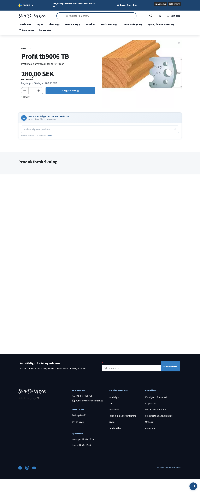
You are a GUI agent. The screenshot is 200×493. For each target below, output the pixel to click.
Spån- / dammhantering (161, 24)
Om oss (149, 422)
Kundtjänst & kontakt (156, 397)
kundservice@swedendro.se (89, 400)
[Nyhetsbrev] (102, 363)
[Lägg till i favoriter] (179, 42)
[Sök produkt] (96, 15)
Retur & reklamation (155, 409)
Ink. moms (160, 3)
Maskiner (91, 24)
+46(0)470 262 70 (84, 396)
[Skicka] (175, 129)
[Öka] (38, 90)
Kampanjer (45, 30)
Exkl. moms (174, 3)
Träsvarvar (114, 409)
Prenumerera (170, 366)
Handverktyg (72, 24)
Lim (110, 403)
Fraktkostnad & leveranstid (158, 415)
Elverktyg (54, 24)
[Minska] (24, 90)
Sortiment (25, 24)
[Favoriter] (151, 15)
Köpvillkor (150, 403)
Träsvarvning (26, 30)
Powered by (44, 135)
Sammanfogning (132, 24)
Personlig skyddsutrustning (122, 415)
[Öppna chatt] (193, 486)
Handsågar (114, 397)
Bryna (40, 24)
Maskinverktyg (109, 24)
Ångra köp (150, 428)
